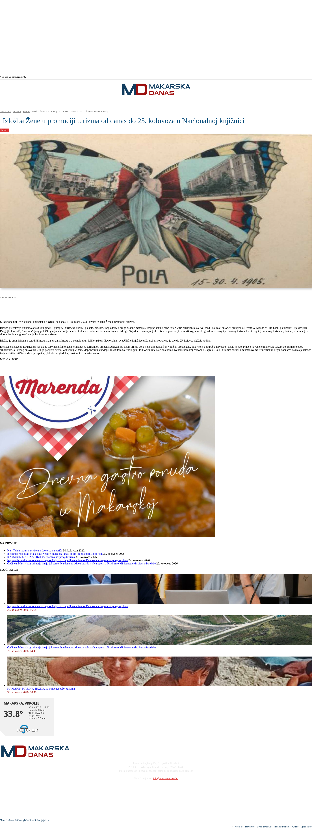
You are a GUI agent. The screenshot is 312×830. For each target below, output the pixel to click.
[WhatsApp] (58, 306)
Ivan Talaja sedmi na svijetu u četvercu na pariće (34, 550)
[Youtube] (302, 77)
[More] (97, 307)
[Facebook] (290, 77)
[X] (45, 306)
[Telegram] (84, 306)
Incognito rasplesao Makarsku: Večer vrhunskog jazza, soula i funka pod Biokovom (55, 553)
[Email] (71, 306)
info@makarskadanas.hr (165, 778)
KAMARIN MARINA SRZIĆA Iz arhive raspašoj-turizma (41, 557)
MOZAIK (17, 111)
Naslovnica (5, 111)
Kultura (26, 111)
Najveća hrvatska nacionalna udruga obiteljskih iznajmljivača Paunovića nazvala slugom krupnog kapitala (67, 560)
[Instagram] (294, 77)
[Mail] (298, 77)
